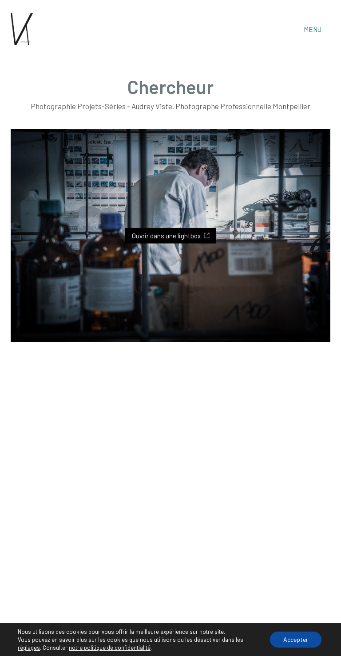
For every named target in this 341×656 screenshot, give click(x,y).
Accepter (295, 639)
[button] (317, 29)
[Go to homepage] (22, 29)
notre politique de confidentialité (110, 647)
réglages (29, 647)
